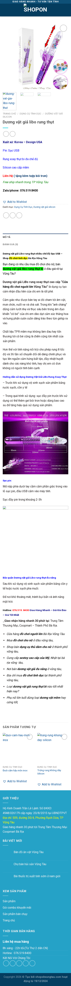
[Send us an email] (26, 963)
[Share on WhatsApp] (6, 215)
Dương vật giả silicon (44, 207)
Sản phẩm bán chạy (15, 914)
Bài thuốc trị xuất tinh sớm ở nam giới (37, 876)
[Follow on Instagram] (13, 963)
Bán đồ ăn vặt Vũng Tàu (29, 852)
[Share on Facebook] (13, 215)
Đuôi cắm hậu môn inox (15, 770)
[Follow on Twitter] (19, 963)
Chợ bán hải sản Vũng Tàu (30, 864)
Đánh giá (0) (10, 244)
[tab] (35, 237)
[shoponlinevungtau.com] (35, 10)
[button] (15, 202)
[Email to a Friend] (19, 215)
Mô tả (6, 237)
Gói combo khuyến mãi (17, 907)
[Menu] (5, 9)
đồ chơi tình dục (18, 258)
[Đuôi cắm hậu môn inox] (18, 748)
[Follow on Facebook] (6, 963)
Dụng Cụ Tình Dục (30, 113)
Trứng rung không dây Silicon (49, 772)
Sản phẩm (9, 901)
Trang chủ (9, 113)
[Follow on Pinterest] (32, 963)
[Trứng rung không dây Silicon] (52, 748)
